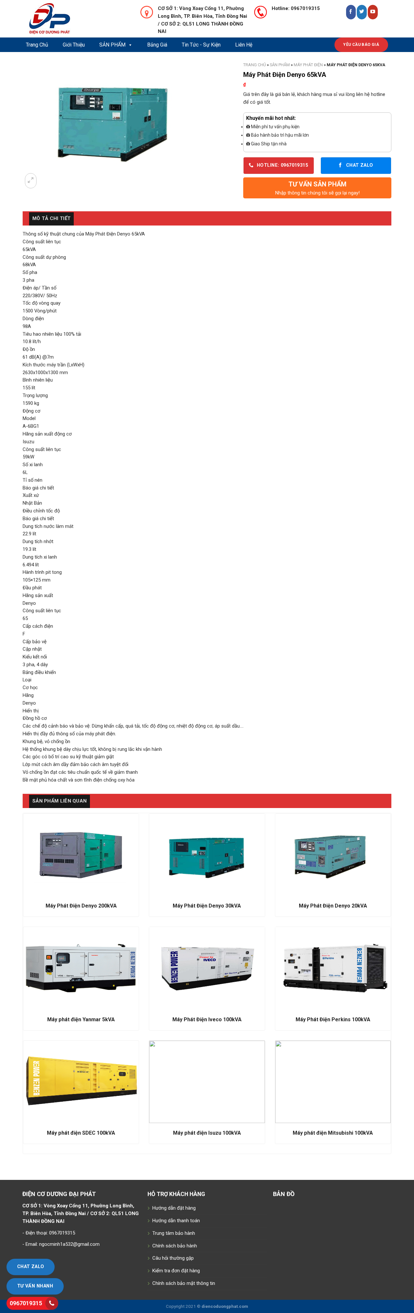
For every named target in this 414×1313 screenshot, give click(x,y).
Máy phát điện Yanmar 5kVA (81, 1019)
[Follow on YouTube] (373, 12)
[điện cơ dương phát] (75, 19)
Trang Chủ (37, 45)
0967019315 (26, 1303)
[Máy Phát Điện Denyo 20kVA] (333, 855)
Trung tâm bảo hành (173, 1233)
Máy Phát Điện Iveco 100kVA (207, 1019)
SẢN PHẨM (112, 45)
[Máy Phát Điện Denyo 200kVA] (81, 855)
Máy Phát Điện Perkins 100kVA (333, 1019)
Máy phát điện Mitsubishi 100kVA (333, 1133)
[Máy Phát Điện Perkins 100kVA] (333, 968)
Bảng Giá (157, 45)
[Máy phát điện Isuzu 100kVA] (207, 1082)
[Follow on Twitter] (362, 12)
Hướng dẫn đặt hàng (174, 1208)
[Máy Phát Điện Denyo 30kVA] (207, 855)
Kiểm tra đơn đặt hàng (176, 1271)
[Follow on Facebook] (351, 12)
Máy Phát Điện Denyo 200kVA (81, 906)
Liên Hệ (243, 45)
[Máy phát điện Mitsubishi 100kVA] (333, 1082)
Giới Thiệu (74, 45)
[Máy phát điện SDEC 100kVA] (81, 1082)
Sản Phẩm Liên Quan (59, 801)
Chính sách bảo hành (174, 1246)
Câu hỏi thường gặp (173, 1258)
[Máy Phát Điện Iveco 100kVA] (207, 968)
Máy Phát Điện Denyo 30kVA (207, 906)
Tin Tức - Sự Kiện (201, 45)
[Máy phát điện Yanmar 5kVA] (81, 968)
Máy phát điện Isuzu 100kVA (207, 1133)
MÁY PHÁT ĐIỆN (308, 64)
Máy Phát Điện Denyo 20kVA (333, 906)
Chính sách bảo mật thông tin (183, 1283)
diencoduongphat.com (225, 1306)
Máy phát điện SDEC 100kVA (81, 1133)
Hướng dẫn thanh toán (176, 1221)
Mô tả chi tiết (51, 218)
